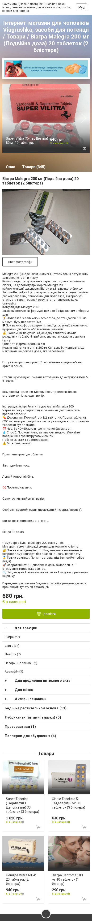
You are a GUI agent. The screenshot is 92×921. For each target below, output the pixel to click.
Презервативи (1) (20, 726)
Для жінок (24, 690)
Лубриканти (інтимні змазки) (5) (33, 717)
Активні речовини (30, 699)
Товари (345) (34, 167)
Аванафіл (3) (14, 671)
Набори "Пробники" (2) (21, 663)
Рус (81, 7)
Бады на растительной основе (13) (36, 708)
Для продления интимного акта (42, 680)
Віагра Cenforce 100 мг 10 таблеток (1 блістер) (67, 879)
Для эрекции (25, 628)
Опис (10, 167)
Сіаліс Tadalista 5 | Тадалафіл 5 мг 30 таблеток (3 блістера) (68, 803)
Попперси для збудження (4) (30, 736)
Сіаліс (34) (12, 645)
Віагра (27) (12, 637)
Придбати (48, 614)
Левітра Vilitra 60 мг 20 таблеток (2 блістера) (21, 879)
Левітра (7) (13, 654)
